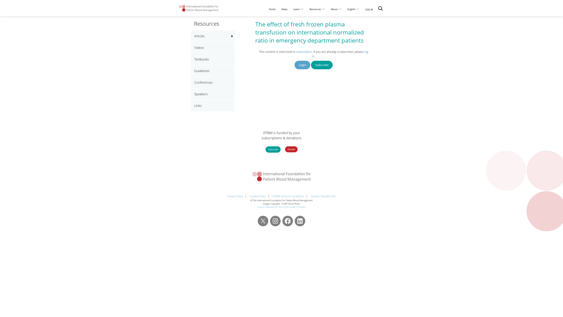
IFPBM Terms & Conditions (288, 196)
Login (302, 65)
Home (272, 9)
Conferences (203, 82)
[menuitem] (353, 9)
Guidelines (202, 71)
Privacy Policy (235, 196)
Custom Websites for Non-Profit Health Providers (281, 206)
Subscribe (322, 65)
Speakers (201, 94)
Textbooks (201, 59)
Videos (199, 47)
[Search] (380, 8)
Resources (315, 9)
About (334, 9)
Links (198, 105)
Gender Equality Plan (323, 196)
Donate (291, 149)
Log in (369, 9)
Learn (296, 9)
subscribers (304, 52)
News (285, 9)
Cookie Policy (258, 196)
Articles (199, 36)
